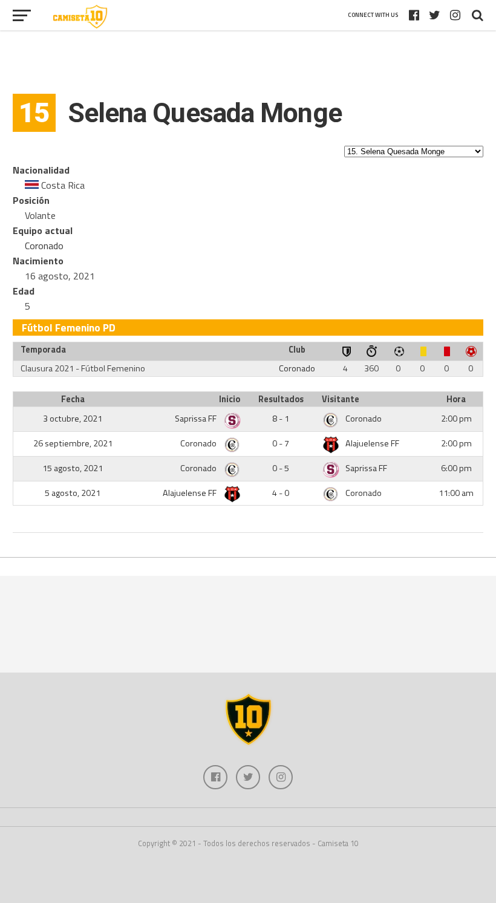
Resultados (281, 399)
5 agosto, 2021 (72, 493)
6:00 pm (456, 468)
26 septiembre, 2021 (73, 443)
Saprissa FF (196, 418)
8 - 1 (280, 418)
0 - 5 (280, 468)
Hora (456, 399)
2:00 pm (456, 418)
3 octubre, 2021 (72, 418)
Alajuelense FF (372, 443)
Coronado (44, 245)
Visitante (340, 399)
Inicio (229, 399)
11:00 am (456, 493)
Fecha (73, 399)
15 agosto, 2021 (72, 468)
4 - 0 (280, 493)
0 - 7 (280, 443)
